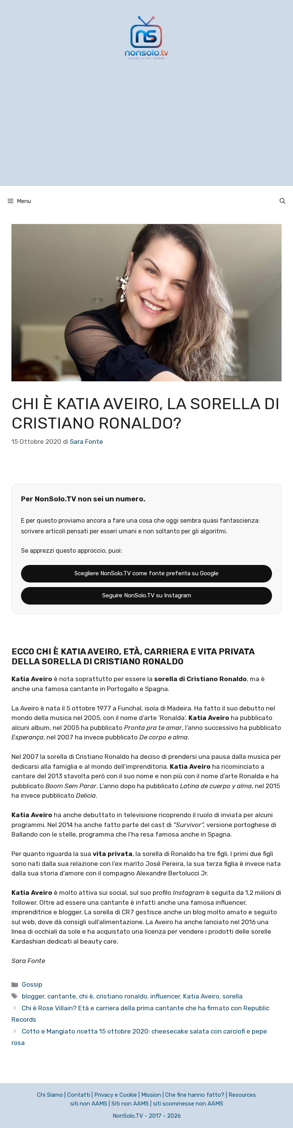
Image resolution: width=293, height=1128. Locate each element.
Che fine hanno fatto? (194, 1094)
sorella (232, 996)
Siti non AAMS (130, 1103)
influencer (165, 996)
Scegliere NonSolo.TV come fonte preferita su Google (146, 573)
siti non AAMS (88, 1103)
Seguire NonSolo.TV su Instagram (146, 595)
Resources (242, 1094)
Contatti (78, 1094)
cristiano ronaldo (121, 996)
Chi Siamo (50, 1094)
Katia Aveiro (201, 996)
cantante (61, 996)
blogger (33, 996)
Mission (151, 1094)
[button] (282, 201)
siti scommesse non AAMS (188, 1103)
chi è (86, 996)
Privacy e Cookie (115, 1094)
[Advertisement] (146, 132)
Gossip (32, 984)
